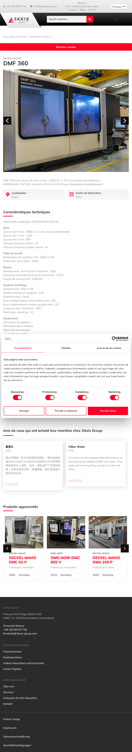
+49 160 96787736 (15, 629)
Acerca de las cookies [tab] (109, 348)
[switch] (49, 397)
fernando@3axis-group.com (20, 633)
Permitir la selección (66, 410)
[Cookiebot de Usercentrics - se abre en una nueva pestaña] (114, 338)
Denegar (24, 410)
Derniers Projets (40, 36)
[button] (115, 19)
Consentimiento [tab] (23, 348)
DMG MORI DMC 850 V (23, 560)
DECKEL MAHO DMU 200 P (64, 560)
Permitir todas (108, 410)
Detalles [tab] (66, 348)
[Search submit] (89, 19)
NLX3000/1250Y (107, 557)
